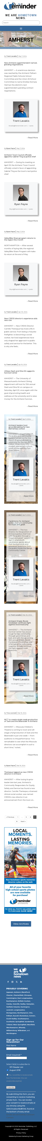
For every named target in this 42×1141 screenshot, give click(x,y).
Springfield (19, 1021)
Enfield (20, 1001)
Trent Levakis (11, 56)
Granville (16, 1004)
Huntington (25, 1007)
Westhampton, (12, 1027)
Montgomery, (11, 1013)
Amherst (17, 992)
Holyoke (16, 1007)
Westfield (31, 1024)
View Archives (21, 924)
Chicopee (27, 995)
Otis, (31, 1013)
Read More (33, 138)
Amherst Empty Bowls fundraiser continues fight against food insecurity (20, 623)
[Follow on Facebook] (8, 982)
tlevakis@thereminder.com (18, 126)
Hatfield (9, 1007)
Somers (32, 1016)
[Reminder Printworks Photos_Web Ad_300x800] (20, 913)
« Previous (10, 817)
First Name (11, 1046)
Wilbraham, (22, 1030)
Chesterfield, (18, 995)
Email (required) (13, 1055)
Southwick (10, 1021)
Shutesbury (23, 1016)
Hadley (23, 1004)
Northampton (22, 1013)
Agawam (9, 992)
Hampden (30, 1004)
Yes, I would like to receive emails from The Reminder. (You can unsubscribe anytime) (19, 1078)
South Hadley (11, 1019)
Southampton (23, 1019)
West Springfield (19, 1024)
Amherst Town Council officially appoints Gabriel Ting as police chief (20, 156)
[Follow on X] (16, 982)
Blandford (26, 992)
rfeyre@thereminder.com (17, 209)
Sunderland (29, 1021)
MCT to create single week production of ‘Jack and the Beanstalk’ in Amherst (21, 720)
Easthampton (11, 1001)
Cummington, (11, 998)
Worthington (11, 1033)
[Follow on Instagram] (12, 982)
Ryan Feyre (10, 148)
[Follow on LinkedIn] (21, 982)
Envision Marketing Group (24, 1136)
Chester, (9, 995)
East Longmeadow (25, 998)
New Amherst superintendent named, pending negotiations (20, 64)
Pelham (9, 1016)
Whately (22, 1027)
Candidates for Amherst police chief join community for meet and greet (20, 523)
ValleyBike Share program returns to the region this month (20, 239)
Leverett (9, 1010)
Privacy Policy (21, 1133)
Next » (23, 821)
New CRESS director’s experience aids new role (20, 319)
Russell (16, 1016)
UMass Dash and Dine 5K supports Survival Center (19, 372)
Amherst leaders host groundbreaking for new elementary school (19, 427)
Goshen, (27, 1001)
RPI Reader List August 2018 (16, 1068)
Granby (9, 1004)
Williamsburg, (11, 1030)
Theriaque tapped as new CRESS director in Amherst (18, 773)
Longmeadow (19, 1010)
